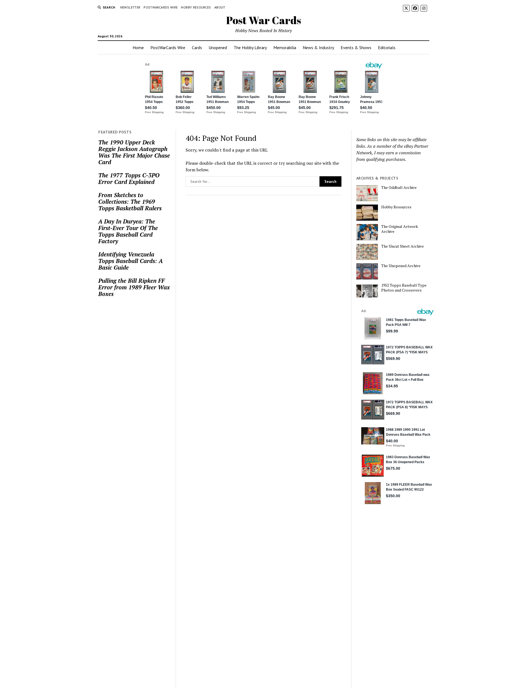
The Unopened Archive (401, 265)
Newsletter (130, 7)
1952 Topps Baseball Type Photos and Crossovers (404, 288)
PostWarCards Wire (161, 7)
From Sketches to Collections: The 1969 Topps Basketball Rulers (130, 201)
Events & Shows (356, 47)
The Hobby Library (250, 47)
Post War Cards (263, 20)
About (219, 7)
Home (138, 47)
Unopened (218, 47)
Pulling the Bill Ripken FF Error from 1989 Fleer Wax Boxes (134, 287)
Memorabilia (284, 47)
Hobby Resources (196, 7)
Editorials (387, 47)
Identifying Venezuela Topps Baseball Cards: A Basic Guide (130, 261)
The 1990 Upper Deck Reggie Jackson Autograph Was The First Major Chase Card (134, 152)
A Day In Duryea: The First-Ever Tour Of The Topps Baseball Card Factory (128, 231)
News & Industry (318, 47)
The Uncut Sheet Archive (402, 246)
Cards (197, 47)
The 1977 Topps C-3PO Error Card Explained (128, 178)
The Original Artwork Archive (399, 229)
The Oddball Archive (399, 187)
